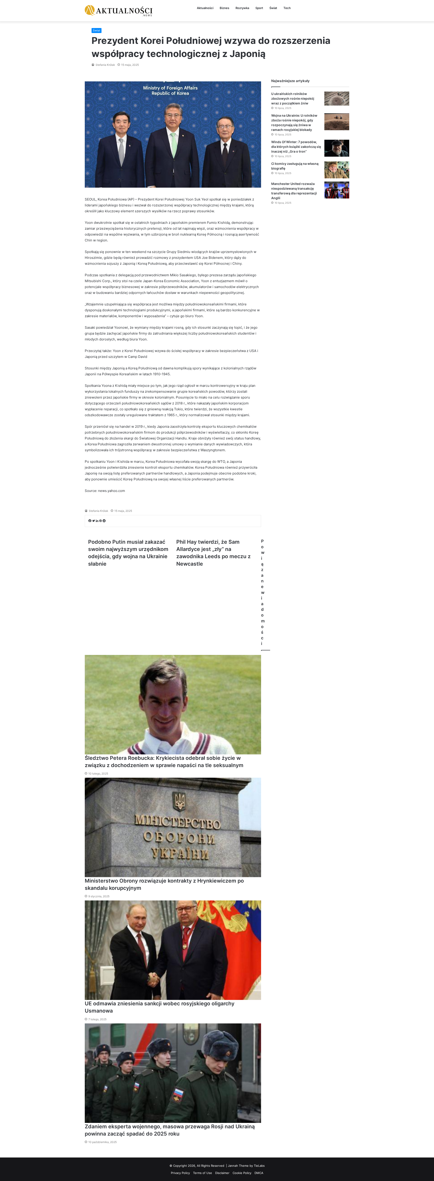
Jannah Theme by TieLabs (246, 1165)
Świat (273, 8)
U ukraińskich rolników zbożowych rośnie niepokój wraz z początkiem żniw (292, 98)
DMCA (259, 1173)
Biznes (224, 8)
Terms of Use (202, 1173)
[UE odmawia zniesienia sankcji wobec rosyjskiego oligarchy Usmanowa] (173, 950)
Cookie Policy (242, 1173)
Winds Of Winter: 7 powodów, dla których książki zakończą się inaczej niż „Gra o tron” (296, 146)
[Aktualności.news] (119, 11)
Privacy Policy (180, 1173)
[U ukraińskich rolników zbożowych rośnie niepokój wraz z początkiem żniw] (336, 99)
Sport (259, 8)
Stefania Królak (105, 64)
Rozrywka (242, 8)
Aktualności (205, 8)
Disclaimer (222, 1173)
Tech (287, 8)
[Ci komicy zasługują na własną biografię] (336, 169)
